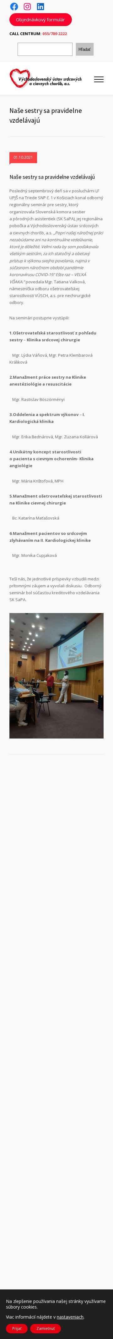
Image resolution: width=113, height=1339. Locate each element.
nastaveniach (70, 1317)
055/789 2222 (54, 33)
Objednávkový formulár (40, 19)
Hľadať (84, 49)
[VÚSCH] (51, 78)
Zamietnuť (45, 1328)
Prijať (16, 1328)
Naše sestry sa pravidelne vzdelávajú (52, 176)
